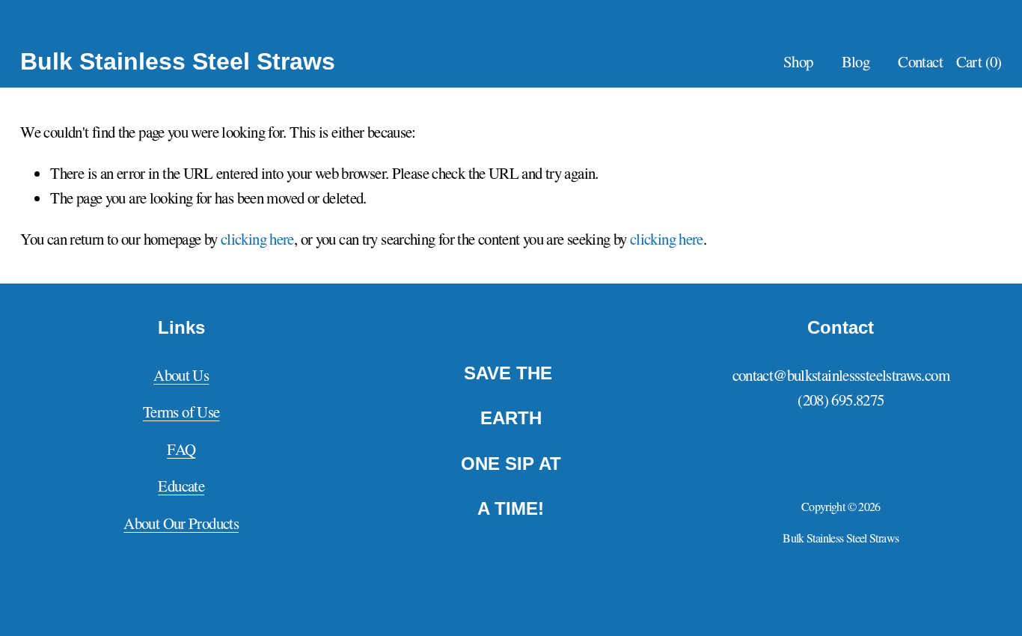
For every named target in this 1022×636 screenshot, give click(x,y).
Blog (856, 61)
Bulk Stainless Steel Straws (177, 61)
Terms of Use (181, 411)
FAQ (181, 448)
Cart (979, 61)
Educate (181, 485)
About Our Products (181, 523)
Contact (920, 61)
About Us (181, 374)
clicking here (257, 238)
